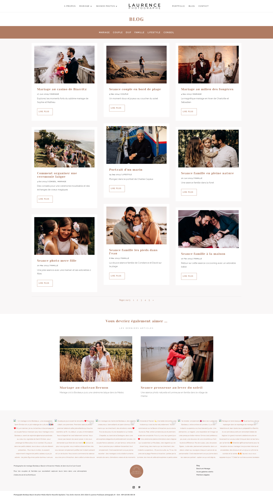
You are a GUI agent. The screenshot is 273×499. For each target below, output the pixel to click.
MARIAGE (104, 32)
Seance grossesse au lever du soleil (172, 387)
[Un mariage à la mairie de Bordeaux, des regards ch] (116, 439)
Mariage (84, 6)
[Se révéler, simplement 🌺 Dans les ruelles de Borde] (198, 439)
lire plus (44, 111)
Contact (203, 6)
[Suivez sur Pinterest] (139, 487)
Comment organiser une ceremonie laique (57, 175)
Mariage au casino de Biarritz (62, 89)
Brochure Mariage (203, 469)
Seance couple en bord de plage (135, 89)
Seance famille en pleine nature (207, 173)
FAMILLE (139, 32)
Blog (192, 6)
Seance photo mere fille (56, 260)
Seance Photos (105, 6)
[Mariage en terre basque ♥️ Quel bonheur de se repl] (239, 439)
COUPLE (118, 32)
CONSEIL (169, 32)
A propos (70, 6)
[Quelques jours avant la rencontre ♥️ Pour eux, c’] (75, 439)
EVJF (128, 32)
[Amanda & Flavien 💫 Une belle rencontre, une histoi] (157, 439)
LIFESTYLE (154, 32)
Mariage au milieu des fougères (207, 89)
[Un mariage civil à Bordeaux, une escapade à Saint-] (34, 439)
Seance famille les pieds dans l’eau (133, 251)
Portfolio (178, 6)
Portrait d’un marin (125, 169)
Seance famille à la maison (203, 254)
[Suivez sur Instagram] (133, 487)
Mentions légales (203, 475)
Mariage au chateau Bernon (84, 387)
